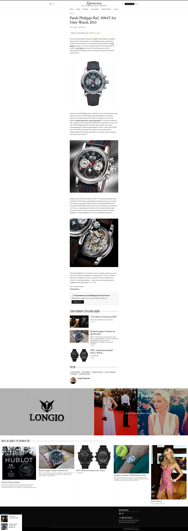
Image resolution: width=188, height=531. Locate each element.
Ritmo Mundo (156, 501)
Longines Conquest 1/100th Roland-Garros (130, 475)
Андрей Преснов (83, 378)
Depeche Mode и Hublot (10, 482)
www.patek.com (74, 289)
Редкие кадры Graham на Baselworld (102, 332)
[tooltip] (136, 4)
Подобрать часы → (78, 302)
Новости (72, 13)
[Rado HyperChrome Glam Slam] (141, 411)
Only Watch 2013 (75, 372)
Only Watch (79, 48)
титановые (74, 374)
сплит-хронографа (95, 120)
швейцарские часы (84, 374)
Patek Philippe (86, 372)
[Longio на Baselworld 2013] (47, 411)
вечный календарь (97, 372)
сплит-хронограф (110, 372)
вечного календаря (82, 120)
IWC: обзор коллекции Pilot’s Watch (101, 351)
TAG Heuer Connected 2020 (103, 316)
